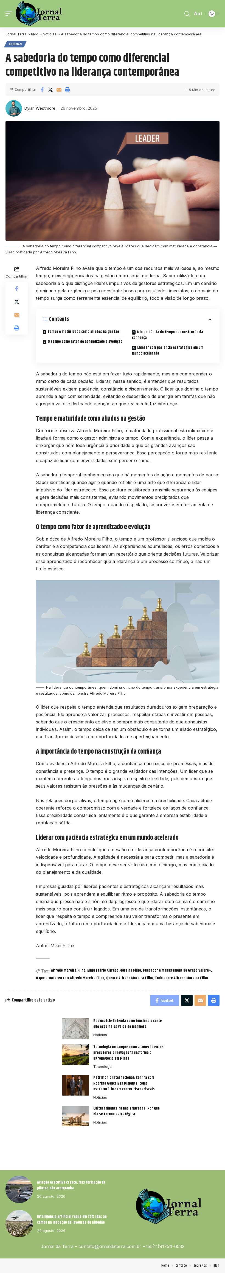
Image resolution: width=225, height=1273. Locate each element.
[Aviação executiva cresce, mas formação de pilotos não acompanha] (19, 1189)
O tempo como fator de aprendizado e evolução (85, 342)
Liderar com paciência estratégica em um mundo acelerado (167, 351)
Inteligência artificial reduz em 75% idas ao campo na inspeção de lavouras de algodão (72, 1220)
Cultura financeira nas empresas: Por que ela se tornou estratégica (126, 1111)
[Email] (59, 89)
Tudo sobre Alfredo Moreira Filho (181, 978)
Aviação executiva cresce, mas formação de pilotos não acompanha (71, 1185)
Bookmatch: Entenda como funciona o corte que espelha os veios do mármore (127, 1024)
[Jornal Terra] (39, 13)
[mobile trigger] (10, 13)
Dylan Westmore (39, 108)
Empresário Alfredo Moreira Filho (114, 971)
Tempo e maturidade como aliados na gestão (83, 332)
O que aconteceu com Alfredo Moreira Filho (70, 978)
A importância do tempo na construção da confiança (167, 335)
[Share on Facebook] (42, 89)
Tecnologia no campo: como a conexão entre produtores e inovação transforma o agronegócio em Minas (128, 1053)
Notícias (15, 44)
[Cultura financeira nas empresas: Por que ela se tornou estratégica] (75, 1116)
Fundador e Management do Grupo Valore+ (177, 971)
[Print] (67, 89)
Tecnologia (103, 1066)
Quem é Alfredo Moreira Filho (129, 978)
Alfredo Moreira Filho (68, 971)
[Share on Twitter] (50, 89)
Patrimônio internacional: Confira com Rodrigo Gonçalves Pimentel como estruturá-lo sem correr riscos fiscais (124, 1083)
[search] (187, 13)
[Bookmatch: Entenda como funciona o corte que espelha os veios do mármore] (75, 1028)
